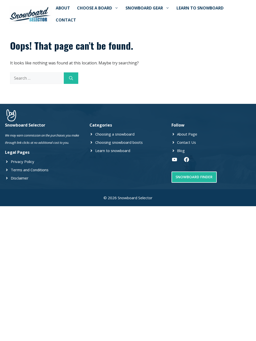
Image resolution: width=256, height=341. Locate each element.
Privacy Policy (22, 161)
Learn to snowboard (112, 150)
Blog (181, 150)
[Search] (71, 78)
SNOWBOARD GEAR (144, 8)
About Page (187, 134)
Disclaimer (19, 177)
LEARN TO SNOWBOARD (200, 8)
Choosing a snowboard (114, 134)
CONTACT (66, 20)
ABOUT (63, 8)
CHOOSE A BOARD (94, 8)
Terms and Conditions (29, 169)
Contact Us (186, 142)
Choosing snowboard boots (119, 142)
